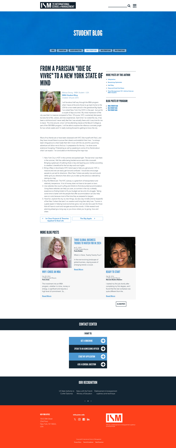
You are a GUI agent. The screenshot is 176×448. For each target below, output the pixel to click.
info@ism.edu (79, 415)
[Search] (129, 5)
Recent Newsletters (76, 50)
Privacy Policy (77, 442)
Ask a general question (87, 364)
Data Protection (99, 442)
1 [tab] (85, 401)
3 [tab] (91, 401)
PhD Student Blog (120, 50)
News (53, 50)
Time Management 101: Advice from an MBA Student (121, 91)
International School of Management (58, 5)
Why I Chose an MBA (51, 272)
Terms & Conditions (88, 442)
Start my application (86, 356)
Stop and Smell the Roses (116, 88)
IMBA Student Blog (91, 50)
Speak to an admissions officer (86, 348)
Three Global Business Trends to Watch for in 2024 (87, 241)
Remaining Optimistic (115, 82)
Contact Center (88, 324)
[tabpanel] (88, 390)
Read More (46, 296)
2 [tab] (88, 401)
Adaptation (111, 79)
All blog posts (121, 304)
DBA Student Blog (106, 50)
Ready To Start (113, 272)
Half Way (111, 85)
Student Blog (62, 50)
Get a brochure (87, 340)
